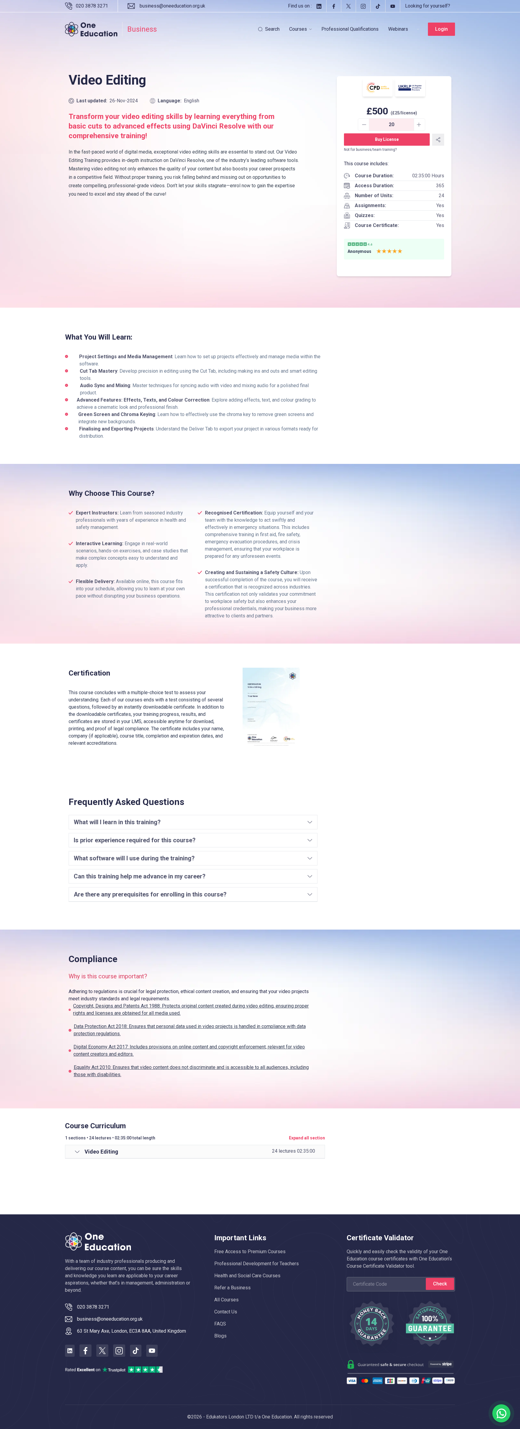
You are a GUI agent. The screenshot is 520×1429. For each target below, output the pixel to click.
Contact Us (225, 1312)
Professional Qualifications (350, 29)
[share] (438, 140)
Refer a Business (232, 1288)
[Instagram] (363, 6)
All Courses (226, 1300)
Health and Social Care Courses (247, 1275)
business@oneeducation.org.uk (172, 6)
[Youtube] (392, 6)
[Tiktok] (377, 6)
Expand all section (307, 1137)
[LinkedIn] (319, 6)
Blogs (220, 1336)
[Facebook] (333, 6)
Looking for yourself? (427, 6)
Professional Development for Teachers (256, 1263)
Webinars (398, 29)
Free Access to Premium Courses (250, 1251)
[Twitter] (348, 6)
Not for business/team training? (370, 150)
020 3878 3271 (92, 6)
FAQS (220, 1324)
